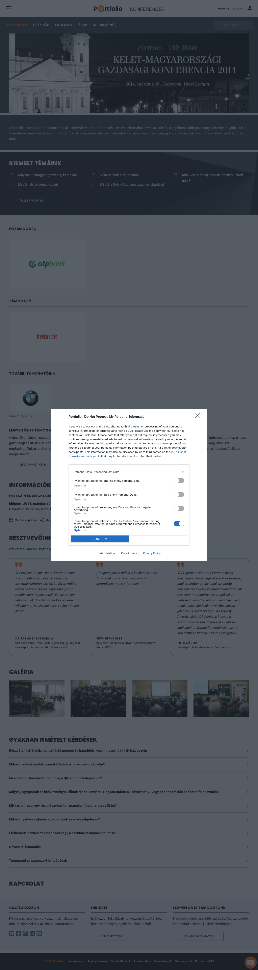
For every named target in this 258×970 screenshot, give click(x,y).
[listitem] (129, 472)
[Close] (199, 417)
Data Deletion (106, 553)
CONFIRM (100, 539)
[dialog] (129, 485)
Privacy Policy (152, 553)
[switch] (179, 480)
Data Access (129, 553)
